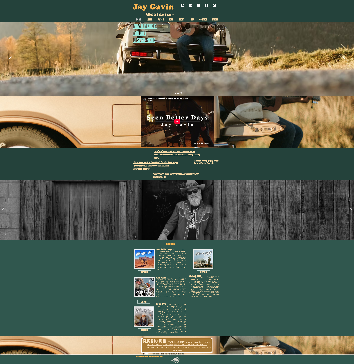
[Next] (343, 59)
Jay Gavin (153, 8)
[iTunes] (198, 5)
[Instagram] (181, 94)
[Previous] (10, 59)
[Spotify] (182, 5)
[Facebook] (173, 94)
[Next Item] (351, 210)
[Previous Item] (3, 210)
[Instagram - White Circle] (214, 5)
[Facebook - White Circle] (206, 5)
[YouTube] (178, 94)
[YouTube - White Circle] (190, 5)
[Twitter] (175, 94)
